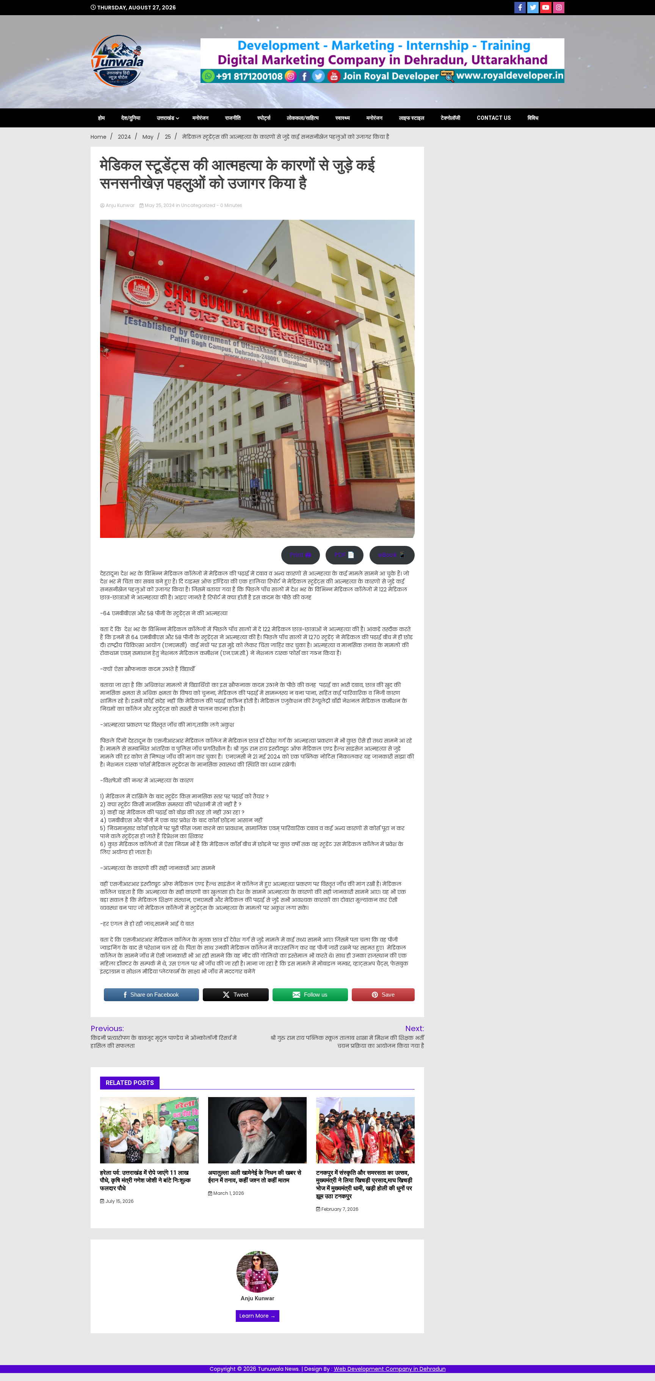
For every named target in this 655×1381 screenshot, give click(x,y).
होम (101, 118)
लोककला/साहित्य (303, 118)
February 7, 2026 (339, 1209)
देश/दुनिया (130, 118)
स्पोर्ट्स (263, 118)
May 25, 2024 (160, 205)
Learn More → (258, 1316)
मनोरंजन (200, 118)
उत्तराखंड (165, 118)
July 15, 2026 (119, 1201)
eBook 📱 (392, 554)
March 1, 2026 (228, 1193)
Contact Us (494, 118)
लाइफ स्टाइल (411, 118)
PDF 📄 (344, 554)
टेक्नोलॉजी (450, 118)
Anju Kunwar (120, 205)
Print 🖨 (300, 554)
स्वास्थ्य (342, 118)
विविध (533, 118)
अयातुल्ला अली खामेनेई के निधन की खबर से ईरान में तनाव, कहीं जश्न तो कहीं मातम (254, 1176)
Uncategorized (198, 205)
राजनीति (233, 118)
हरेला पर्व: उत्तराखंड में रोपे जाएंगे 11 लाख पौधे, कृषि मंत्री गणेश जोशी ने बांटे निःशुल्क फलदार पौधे (145, 1180)
